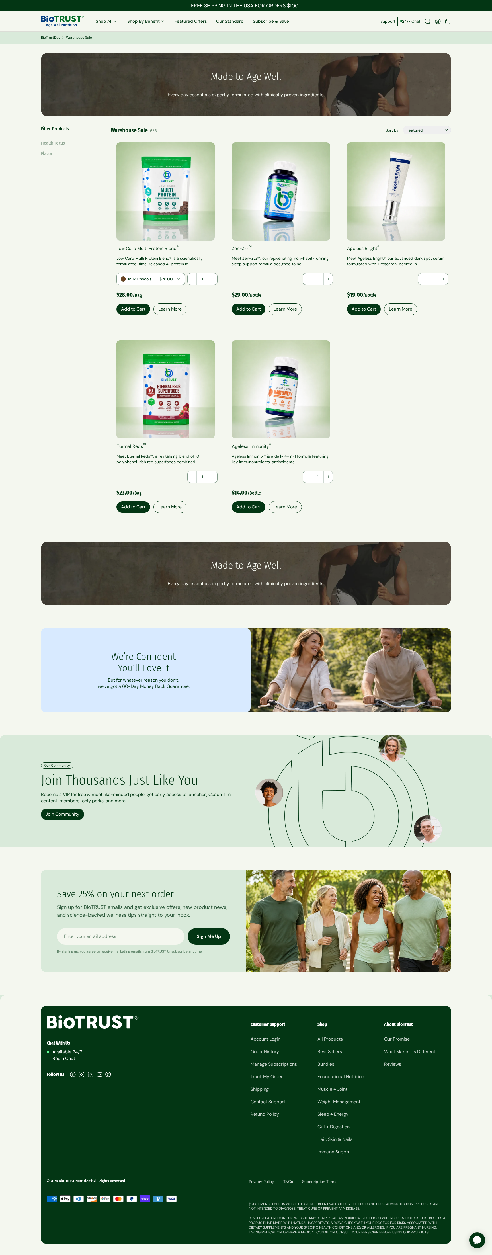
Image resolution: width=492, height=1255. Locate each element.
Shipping (260, 1089)
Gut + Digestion (333, 1127)
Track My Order (267, 1077)
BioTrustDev (50, 37)
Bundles (325, 1064)
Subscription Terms (319, 1181)
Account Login (265, 1039)
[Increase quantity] (212, 279)
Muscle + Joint (332, 1089)
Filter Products (55, 129)
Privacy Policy (261, 1181)
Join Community (62, 814)
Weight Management (338, 1102)
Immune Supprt (333, 1152)
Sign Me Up (209, 936)
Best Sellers (329, 1052)
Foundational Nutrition (340, 1077)
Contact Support (268, 1102)
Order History (265, 1052)
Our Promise (397, 1039)
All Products (330, 1039)
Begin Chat (63, 1058)
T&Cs (288, 1181)
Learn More (170, 309)
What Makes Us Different (409, 1052)
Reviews (392, 1064)
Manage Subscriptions (274, 1064)
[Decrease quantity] (192, 279)
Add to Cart (133, 309)
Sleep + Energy (332, 1114)
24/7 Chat (411, 21)
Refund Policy (265, 1114)
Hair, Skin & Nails (334, 1139)
